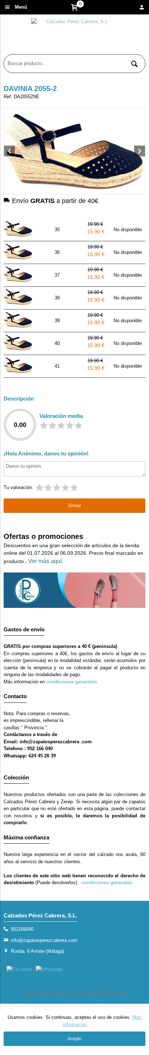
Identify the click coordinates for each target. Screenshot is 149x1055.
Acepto (74, 1038)
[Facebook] (20, 969)
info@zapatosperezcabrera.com (44, 940)
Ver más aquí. (45, 561)
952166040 (22, 929)
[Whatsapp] (49, 969)
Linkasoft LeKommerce (103, 992)
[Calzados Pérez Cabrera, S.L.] (74, 36)
